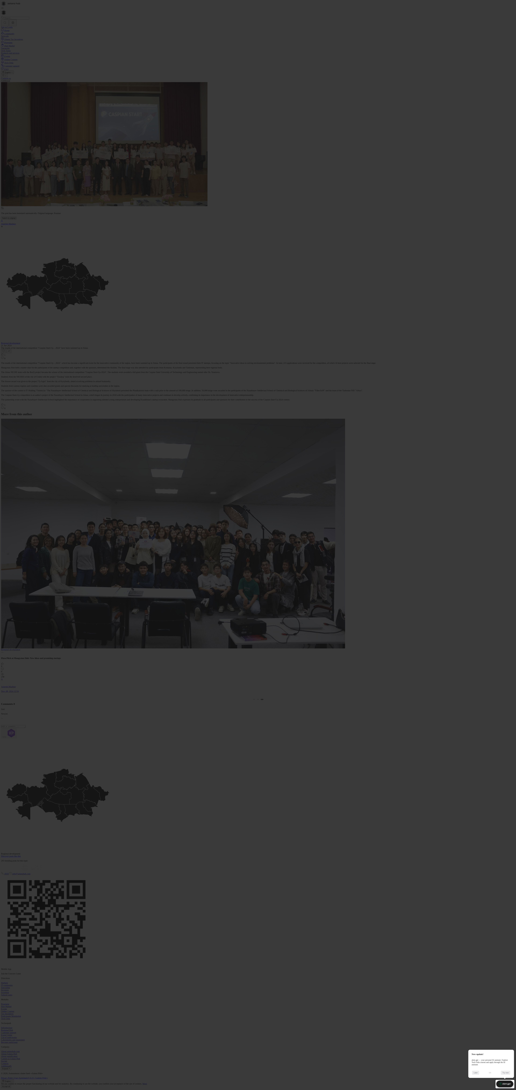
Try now (505, 1073)
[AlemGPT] (504, 1084)
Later (476, 1073)
